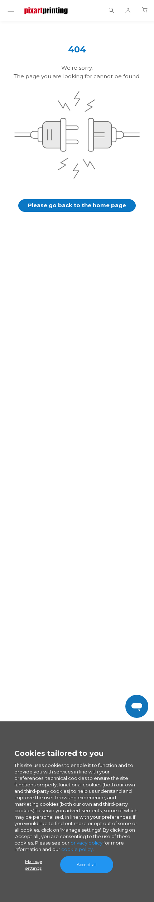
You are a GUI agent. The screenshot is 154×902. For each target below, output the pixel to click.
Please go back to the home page (77, 205)
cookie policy (77, 849)
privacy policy (86, 843)
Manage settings (33, 865)
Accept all (87, 864)
